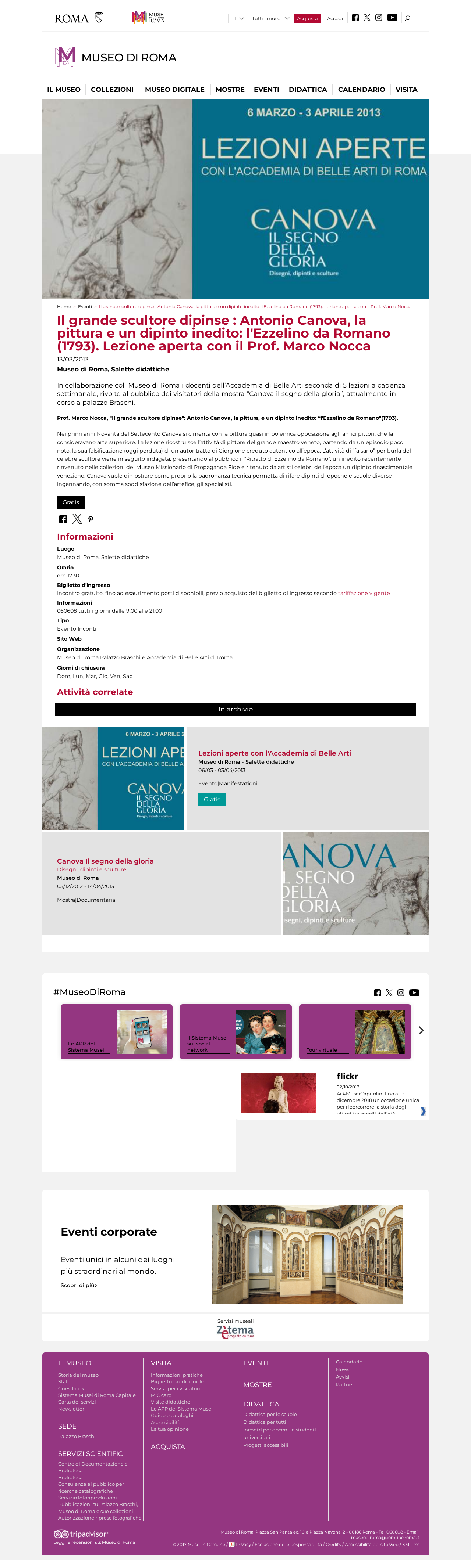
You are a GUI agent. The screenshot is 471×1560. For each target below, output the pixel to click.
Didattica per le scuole (270, 1414)
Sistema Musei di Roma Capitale (97, 1395)
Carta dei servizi (77, 1402)
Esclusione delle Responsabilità (288, 1544)
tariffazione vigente (364, 593)
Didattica (308, 90)
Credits (333, 1544)
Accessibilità (166, 1422)
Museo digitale (175, 90)
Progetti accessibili (265, 1445)
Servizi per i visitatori (175, 1388)
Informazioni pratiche (177, 1375)
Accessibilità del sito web (372, 1544)
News (342, 1369)
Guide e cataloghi (172, 1415)
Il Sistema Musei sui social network (207, 1044)
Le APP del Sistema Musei (86, 1047)
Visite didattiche (170, 1402)
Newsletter (71, 1409)
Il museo (64, 90)
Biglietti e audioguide (177, 1381)
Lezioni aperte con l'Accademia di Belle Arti (274, 753)
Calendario (361, 90)
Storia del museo (78, 1375)
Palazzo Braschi (77, 1436)
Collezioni (112, 90)
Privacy (243, 1544)
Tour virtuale (322, 1050)
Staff (63, 1381)
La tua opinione (170, 1429)
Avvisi (343, 1377)
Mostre (230, 90)
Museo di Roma (129, 57)
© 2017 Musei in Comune (199, 1544)
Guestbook (71, 1388)
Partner (345, 1384)
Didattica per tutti (264, 1422)
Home (64, 306)
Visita (407, 90)
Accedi (335, 18)
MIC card (161, 1395)
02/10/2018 (378, 1100)
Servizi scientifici (91, 1454)
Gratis (71, 502)
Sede (67, 1426)
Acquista (307, 18)
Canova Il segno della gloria (105, 861)
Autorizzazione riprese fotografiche (100, 1518)
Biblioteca (70, 1477)
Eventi (266, 90)
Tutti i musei (267, 18)
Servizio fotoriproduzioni (87, 1497)
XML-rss (410, 1544)
